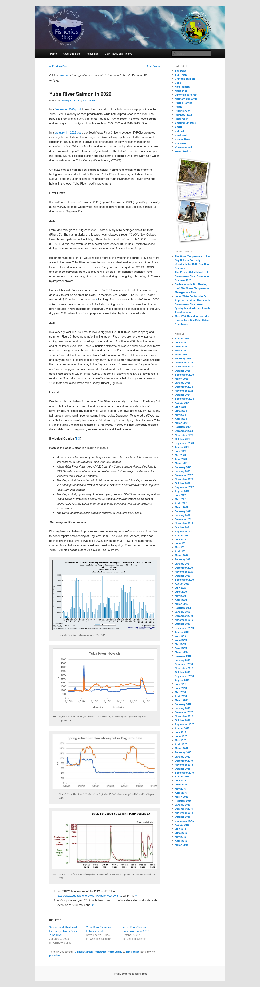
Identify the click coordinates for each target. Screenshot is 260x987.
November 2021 (184, 523)
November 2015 (184, 812)
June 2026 (181, 346)
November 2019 (184, 619)
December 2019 (184, 615)
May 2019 (180, 644)
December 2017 (184, 712)
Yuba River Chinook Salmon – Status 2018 (136, 929)
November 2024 (184, 390)
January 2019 (182, 660)
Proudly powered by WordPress (130, 973)
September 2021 (184, 531)
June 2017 (181, 736)
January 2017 (182, 756)
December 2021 (184, 519)
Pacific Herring (183, 102)
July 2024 (180, 407)
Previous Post (58, 66)
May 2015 (180, 837)
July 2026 (180, 342)
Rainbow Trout (183, 114)
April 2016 (181, 792)
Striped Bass (182, 139)
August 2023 (182, 447)
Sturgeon (180, 143)
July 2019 (180, 636)
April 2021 (181, 551)
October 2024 (182, 394)
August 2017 (182, 728)
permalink (54, 955)
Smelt (178, 126)
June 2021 (181, 543)
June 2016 (181, 784)
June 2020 (181, 591)
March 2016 (181, 796)
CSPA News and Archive (118, 53)
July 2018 (180, 684)
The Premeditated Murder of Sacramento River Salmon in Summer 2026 (192, 276)
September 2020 (184, 579)
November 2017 (184, 716)
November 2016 (184, 764)
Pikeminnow (182, 110)
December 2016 (184, 760)
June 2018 (181, 688)
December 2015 (184, 808)
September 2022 (184, 487)
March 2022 (181, 507)
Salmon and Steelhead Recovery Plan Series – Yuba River (63, 931)
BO (78, 438)
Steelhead (181, 135)
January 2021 (182, 563)
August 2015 (182, 825)
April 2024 (181, 419)
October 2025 (182, 370)
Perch (178, 106)
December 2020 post (68, 109)
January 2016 (182, 804)
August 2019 (182, 632)
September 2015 (184, 821)
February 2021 (183, 559)
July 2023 (180, 451)
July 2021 (180, 539)
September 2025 (184, 374)
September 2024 (184, 398)
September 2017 (184, 724)
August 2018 (182, 680)
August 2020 (182, 583)
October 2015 (182, 816)
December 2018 (184, 664)
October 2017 (182, 720)
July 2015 (180, 829)
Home (53, 53)
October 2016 (182, 768)
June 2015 (181, 833)
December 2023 (184, 431)
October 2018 (182, 672)
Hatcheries (181, 90)
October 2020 (182, 575)
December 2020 (184, 567)
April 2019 (181, 648)
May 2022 (180, 499)
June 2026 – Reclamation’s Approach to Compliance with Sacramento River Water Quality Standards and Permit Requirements (192, 304)
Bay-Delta (180, 70)
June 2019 (181, 640)
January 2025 (182, 382)
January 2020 (182, 611)
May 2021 (180, 547)
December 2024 (184, 386)
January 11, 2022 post (68, 132)
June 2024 (181, 411)
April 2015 (181, 841)
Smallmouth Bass (185, 122)
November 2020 (184, 571)
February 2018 (183, 704)
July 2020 (180, 587)
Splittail (179, 131)
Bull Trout (181, 74)
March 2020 (181, 603)
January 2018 (182, 708)
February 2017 (183, 752)
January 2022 (182, 515)
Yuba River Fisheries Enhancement (98, 929)
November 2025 (184, 366)
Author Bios (92, 53)
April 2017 (181, 744)
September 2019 (184, 628)
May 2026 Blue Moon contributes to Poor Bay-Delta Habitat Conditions (192, 320)
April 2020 (181, 599)
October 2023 (182, 439)
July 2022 (180, 495)
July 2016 (180, 780)
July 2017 (180, 732)
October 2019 (182, 623)
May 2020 (180, 595)
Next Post (153, 66)
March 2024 (181, 423)
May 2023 (180, 455)
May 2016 (180, 788)
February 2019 (183, 656)
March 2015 (181, 845)
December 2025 (184, 362)
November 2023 (184, 435)
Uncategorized (183, 147)
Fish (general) (183, 86)
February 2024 (183, 427)
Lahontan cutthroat (186, 94)
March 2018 (181, 700)
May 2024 (180, 415)
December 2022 (184, 475)
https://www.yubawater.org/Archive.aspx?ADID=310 (89, 895)
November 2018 (184, 668)
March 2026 (181, 354)
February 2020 (183, 607)
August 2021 (182, 535)
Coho (178, 82)
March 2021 (181, 555)
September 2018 (184, 676)
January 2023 (182, 471)
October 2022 (182, 483)
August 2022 (182, 491)
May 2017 (180, 740)
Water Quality (115, 951)
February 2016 (183, 800)
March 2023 (181, 463)
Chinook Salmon (84, 951)
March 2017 (181, 748)
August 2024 (182, 403)
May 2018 (180, 692)
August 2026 (182, 338)
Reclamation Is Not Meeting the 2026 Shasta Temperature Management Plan (192, 288)
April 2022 (181, 503)
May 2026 (180, 350)
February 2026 (183, 358)
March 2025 (181, 378)
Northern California (186, 98)
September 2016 (184, 772)
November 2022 (184, 479)
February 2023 (183, 467)
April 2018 (181, 696)
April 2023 (181, 459)
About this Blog (71, 53)
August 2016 (182, 776)
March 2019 (181, 652)
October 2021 (182, 527)
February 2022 (183, 511)
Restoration (100, 951)
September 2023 (184, 443)
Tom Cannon (89, 100)
